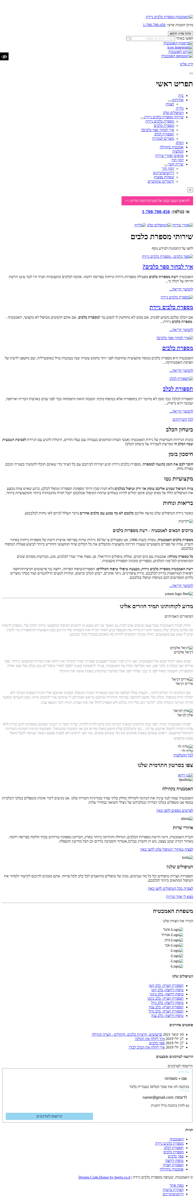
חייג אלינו (186, 64)
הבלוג (180, 143)
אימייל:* (183, 1090)
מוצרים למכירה (163, 138)
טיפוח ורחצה (174, 1161)
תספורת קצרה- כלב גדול (166, 1011)
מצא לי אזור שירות (179, 897)
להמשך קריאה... (181, 289)
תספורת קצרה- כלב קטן (166, 986)
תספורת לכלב (164, 134)
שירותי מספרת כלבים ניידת (164, 117)
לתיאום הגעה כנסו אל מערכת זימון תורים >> (157, 201)
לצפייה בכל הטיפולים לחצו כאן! (170, 888)
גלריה (180, 108)
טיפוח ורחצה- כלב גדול (167, 1003)
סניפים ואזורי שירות (169, 156)
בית (181, 95)
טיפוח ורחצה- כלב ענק (167, 1016)
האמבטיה (177, 1139)
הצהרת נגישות (173, 1190)
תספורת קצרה (173, 1165)
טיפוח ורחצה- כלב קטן (167, 990)
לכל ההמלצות (183, 755)
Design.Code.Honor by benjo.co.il (104, 1177)
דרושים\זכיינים (163, 173)
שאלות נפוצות (164, 177)
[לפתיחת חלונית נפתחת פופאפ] (185, 775)
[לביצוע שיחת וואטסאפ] (177, 56)
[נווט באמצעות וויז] (180, 52)
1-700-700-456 (154, 25)
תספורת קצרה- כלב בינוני (165, 998)
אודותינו (178, 100)
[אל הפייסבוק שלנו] (178, 43)
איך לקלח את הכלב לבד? (147, 1047)
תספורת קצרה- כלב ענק (166, 1007)
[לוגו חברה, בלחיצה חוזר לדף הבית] (169, 17)
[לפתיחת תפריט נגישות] (4, 56)
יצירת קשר (176, 164)
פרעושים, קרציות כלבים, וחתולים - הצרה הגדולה (127, 1034)
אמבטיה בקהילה (172, 147)
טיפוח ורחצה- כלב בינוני (167, 994)
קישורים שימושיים (161, 181)
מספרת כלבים (164, 126)
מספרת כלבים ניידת (160, 121)
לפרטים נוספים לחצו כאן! (174, 810)
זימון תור (177, 160)
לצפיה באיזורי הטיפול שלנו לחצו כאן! (166, 849)
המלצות (178, 151)
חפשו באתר (184, 38)
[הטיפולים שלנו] (159, 225)
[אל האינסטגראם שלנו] (180, 47)
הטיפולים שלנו (173, 113)
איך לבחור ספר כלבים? (157, 130)
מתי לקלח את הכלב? (150, 1039)
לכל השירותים (183, 419)
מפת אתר (177, 1185)
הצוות (170, 104)
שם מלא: (183, 1072)
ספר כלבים (157, 1043)
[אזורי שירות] (182, 225)
